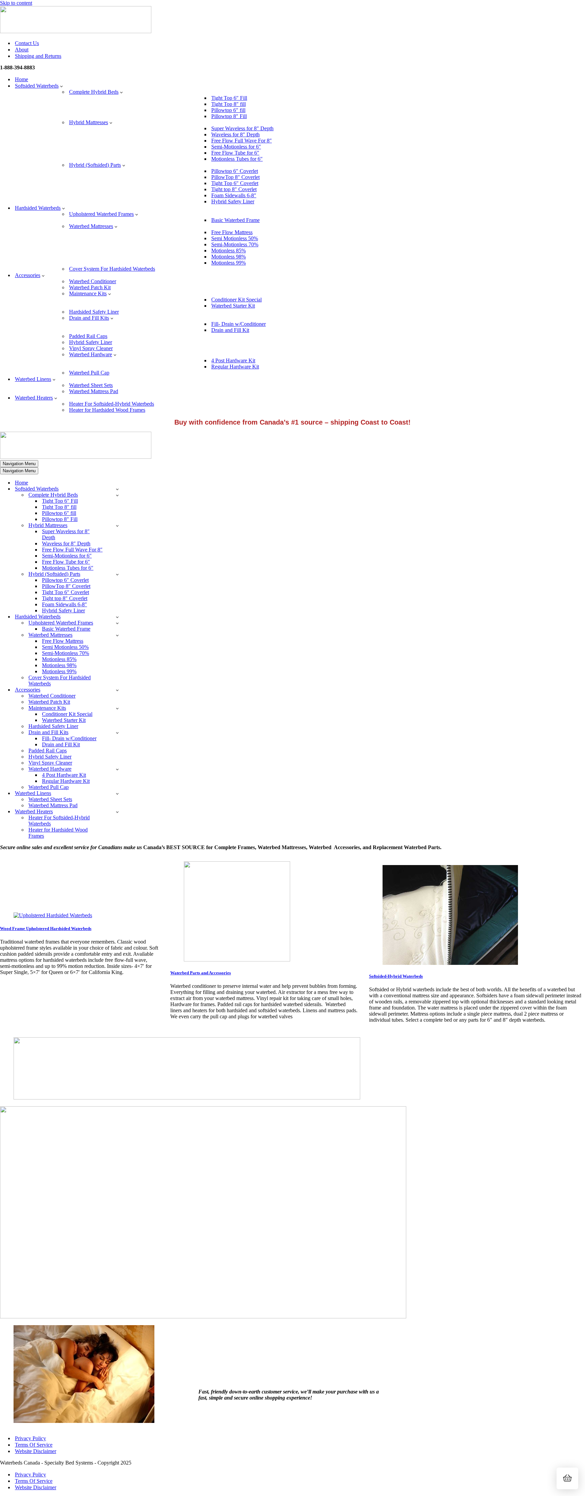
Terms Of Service (33, 1445)
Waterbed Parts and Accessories (200, 972)
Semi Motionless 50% (234, 238)
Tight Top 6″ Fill (229, 98)
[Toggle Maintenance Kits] (117, 708)
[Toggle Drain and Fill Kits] (117, 732)
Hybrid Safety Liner (232, 201)
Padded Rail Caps (88, 336)
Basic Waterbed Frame (235, 220)
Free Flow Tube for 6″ (235, 153)
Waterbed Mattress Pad (93, 391)
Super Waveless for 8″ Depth (242, 128)
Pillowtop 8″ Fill (229, 116)
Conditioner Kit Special (236, 299)
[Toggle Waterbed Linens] (117, 793)
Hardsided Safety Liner (94, 312)
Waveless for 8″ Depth (235, 134)
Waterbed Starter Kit (233, 306)
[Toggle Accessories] (117, 690)
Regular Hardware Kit (235, 366)
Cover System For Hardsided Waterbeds (112, 269)
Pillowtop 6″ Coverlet (234, 171)
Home (21, 79)
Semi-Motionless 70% (234, 244)
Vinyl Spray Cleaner (91, 348)
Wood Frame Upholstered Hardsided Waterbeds (45, 928)
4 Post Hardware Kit (233, 360)
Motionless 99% (228, 263)
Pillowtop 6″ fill (228, 110)
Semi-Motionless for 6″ (236, 147)
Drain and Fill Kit (230, 330)
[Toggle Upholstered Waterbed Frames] (117, 623)
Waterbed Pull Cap (89, 373)
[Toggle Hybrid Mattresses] (117, 525)
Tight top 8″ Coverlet (234, 189)
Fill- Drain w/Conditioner (238, 324)
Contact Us (27, 43)
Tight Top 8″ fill (228, 104)
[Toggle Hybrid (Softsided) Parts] (117, 574)
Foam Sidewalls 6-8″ (233, 195)
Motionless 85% (228, 250)
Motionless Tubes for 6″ (237, 159)
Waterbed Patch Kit (90, 287)
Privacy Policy (30, 1438)
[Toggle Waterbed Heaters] (117, 812)
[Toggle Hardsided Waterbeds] (117, 617)
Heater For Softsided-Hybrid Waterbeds (111, 404)
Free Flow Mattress (232, 232)
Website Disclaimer (35, 1451)
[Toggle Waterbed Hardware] (117, 769)
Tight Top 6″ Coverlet (234, 183)
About (21, 49)
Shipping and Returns (38, 56)
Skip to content (16, 3)
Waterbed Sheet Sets (91, 385)
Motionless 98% (228, 256)
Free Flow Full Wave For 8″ (241, 140)
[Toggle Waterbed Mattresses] (117, 635)
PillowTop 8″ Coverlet (235, 177)
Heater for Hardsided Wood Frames (107, 410)
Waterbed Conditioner (92, 281)
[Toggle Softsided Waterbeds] (117, 489)
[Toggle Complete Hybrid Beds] (117, 495)
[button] (61, 86)
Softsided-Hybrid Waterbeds (396, 976)
